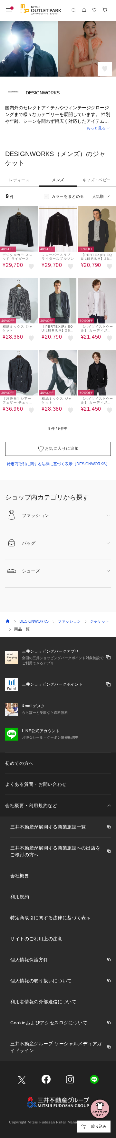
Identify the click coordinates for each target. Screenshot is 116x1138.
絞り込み (99, 1126)
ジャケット (99, 621)
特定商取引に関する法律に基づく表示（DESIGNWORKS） (58, 464)
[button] (58, 128)
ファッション (69, 621)
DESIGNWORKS (34, 621)
